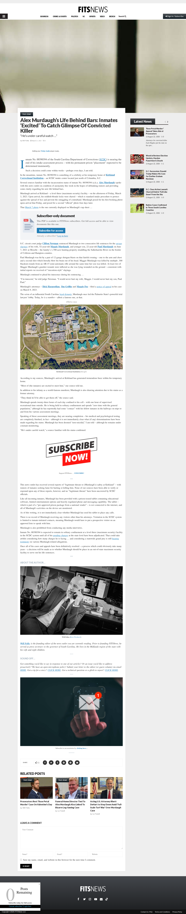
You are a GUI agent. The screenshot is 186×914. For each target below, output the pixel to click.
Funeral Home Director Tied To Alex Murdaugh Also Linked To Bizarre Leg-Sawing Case (70, 804)
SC (84, 16)
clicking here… (82, 748)
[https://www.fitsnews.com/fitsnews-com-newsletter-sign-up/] (71, 711)
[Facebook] (80, 899)
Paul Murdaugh (105, 246)
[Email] (102, 899)
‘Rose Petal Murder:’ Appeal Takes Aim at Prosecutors (155, 131)
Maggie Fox (82, 286)
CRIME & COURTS (60, 16)
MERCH (112, 16)
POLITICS (74, 16)
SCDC (103, 159)
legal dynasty (66, 294)
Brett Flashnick (75, 637)
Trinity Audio (45, 151)
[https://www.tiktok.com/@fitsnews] (106, 899)
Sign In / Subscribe (175, 16)
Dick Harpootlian (51, 286)
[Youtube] (97, 899)
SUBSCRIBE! (79, 473)
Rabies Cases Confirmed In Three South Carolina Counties (156, 207)
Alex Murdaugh (107, 182)
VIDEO (102, 16)
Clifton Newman (50, 243)
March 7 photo (32, 207)
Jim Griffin (66, 286)
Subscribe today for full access (20, 902)
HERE (23, 670)
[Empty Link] (165, 121)
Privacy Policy (177, 912)
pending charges (60, 535)
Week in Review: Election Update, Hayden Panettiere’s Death (157, 158)
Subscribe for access (51, 230)
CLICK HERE (54, 670)
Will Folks (25, 141)
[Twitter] (86, 899)
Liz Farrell (61, 811)
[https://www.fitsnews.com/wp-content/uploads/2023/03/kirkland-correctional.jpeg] (71, 337)
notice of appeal (104, 286)
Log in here (62, 235)
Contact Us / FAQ (146, 912)
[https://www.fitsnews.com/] (93, 9)
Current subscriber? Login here (20, 906)
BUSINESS (44, 16)
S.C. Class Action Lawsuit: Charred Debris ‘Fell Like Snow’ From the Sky (157, 192)
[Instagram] (91, 899)
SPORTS (92, 16)
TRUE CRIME (26, 114)
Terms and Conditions (162, 912)
